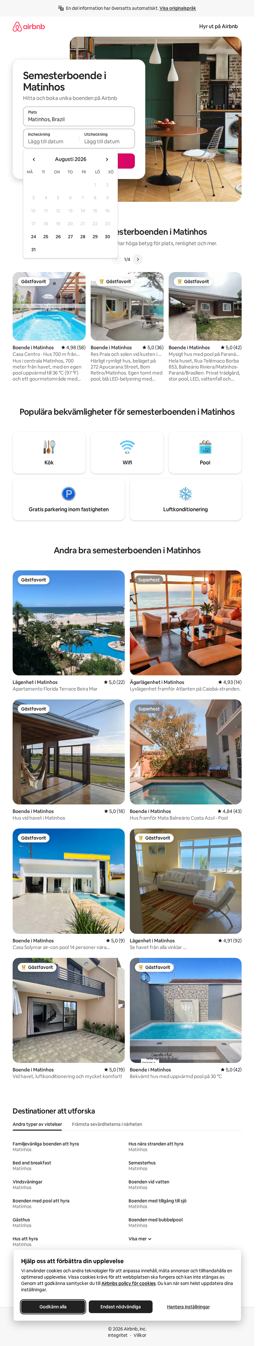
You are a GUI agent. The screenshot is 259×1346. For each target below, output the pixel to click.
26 (58, 236)
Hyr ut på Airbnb (218, 26)
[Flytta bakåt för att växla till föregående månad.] (34, 159)
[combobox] (79, 119)
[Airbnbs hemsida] (29, 26)
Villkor (140, 1335)
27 (70, 236)
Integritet (118, 1335)
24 (33, 236)
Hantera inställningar (188, 1307)
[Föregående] (116, 259)
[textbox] (51, 141)
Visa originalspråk (178, 8)
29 (95, 236)
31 (33, 249)
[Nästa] (138, 259)
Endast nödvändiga (120, 1307)
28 (82, 236)
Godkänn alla (53, 1307)
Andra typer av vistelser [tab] (37, 1124)
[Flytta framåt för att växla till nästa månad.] (107, 159)
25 (45, 236)
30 (107, 236)
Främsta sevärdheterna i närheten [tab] (107, 1124)
